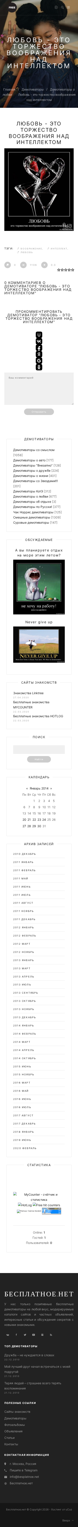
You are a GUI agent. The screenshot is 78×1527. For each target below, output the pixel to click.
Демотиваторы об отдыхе (32, 501)
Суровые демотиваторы (31, 522)
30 (39, 826)
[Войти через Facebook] (39, 348)
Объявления (13, 1431)
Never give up (39, 622)
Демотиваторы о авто (29, 460)
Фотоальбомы (14, 1425)
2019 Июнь (22, 1140)
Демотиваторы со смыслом (34, 450)
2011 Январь (23, 862)
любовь (27, 252)
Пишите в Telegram (23, 1470)
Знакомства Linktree (28, 693)
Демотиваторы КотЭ (28, 491)
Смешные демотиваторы (31, 517)
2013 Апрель (23, 976)
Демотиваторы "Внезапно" (33, 465)
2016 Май (21, 1090)
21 (29, 819)
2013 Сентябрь (25, 992)
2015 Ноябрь (23, 1074)
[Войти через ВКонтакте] (39, 341)
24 (44, 819)
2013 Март (22, 968)
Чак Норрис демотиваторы (33, 512)
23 (39, 819)
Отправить (39, 411)
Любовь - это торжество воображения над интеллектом (39, 133)
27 (24, 826)
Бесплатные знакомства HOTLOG (38, 716)
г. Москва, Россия (23, 1464)
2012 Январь (23, 927)
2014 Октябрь (24, 1058)
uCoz (69, 1509)
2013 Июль (22, 984)
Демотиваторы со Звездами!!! (35, 481)
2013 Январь (23, 960)
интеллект (59, 248)
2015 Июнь (22, 1066)
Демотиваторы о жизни (30, 476)
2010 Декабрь (24, 853)
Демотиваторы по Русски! (32, 507)
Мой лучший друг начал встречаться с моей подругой (37, 1369)
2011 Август (23, 902)
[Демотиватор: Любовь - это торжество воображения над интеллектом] (39, 189)
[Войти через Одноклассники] (39, 367)
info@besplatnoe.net (24, 1476)
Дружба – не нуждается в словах (29, 1355)
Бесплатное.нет (39, 1293)
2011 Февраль (24, 870)
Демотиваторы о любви (30, 496)
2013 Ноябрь (23, 1009)
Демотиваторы (33, 89)
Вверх (67, 1520)
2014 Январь (23, 1025)
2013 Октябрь (24, 1000)
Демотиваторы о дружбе (31, 470)
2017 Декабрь (24, 1123)
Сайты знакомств (17, 1411)
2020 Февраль (25, 1148)
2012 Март (22, 943)
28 (29, 826)
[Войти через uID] (39, 335)
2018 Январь (23, 1131)
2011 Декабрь (24, 919)
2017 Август (23, 1115)
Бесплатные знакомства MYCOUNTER (31, 704)
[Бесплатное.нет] (11, 7)
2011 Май (20, 878)
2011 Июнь (22, 886)
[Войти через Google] (39, 360)
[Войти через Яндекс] (39, 354)
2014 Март (22, 1041)
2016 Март (22, 1082)
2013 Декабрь (24, 1017)
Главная (9, 89)
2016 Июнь (22, 1099)
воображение (31, 248)
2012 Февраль (24, 935)
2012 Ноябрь (23, 952)
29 (34, 826)
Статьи (9, 1437)
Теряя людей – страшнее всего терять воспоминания (32, 1385)
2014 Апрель (23, 1050)
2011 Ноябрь (23, 911)
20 (24, 819)
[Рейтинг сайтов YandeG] (29, 1211)
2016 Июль (22, 1107)
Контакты (11, 1444)
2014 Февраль (24, 1033)
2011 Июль (22, 894)
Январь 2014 (39, 788)
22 (34, 819)
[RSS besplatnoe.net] (51, 1335)
